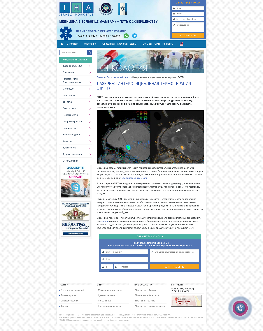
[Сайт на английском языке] (181, 44)
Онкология (108, 43)
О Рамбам (72, 43)
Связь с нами (104, 300)
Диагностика (69, 147)
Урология (67, 102)
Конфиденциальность (109, 306)
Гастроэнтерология (72, 121)
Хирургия (122, 43)
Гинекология (69, 108)
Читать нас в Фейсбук (146, 290)
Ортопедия (68, 89)
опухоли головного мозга (134, 178)
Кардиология (69, 128)
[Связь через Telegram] (134, 35)
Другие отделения (72, 154)
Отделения (90, 43)
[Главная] (62, 44)
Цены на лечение (107, 295)
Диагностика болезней (72, 290)
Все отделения (70, 161)
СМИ (157, 43)
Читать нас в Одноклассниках (150, 306)
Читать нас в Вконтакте (147, 295)
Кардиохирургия (71, 134)
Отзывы (147, 43)
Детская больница (72, 66)
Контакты (168, 43)
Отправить (188, 35)
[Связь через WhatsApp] (126, 35)
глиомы (104, 221)
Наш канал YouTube (145, 300)
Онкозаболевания (70, 300)
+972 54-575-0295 (86, 35)
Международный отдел (110, 290)
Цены (133, 43)
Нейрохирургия (70, 115)
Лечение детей (68, 295)
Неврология (69, 95)
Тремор (64, 306)
